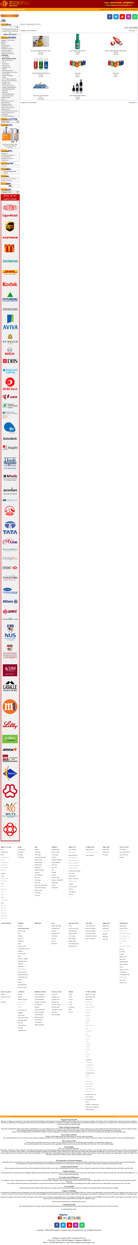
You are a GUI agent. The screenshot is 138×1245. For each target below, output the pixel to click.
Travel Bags (54, 1012)
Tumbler (53, 885)
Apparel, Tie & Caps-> (8, 40)
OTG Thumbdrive (38, 1020)
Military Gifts (5, 97)
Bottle (70, 1009)
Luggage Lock (55, 997)
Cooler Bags (38, 855)
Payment (4, 153)
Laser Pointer (122, 849)
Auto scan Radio (72, 849)
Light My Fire (89, 1031)
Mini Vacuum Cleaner (22, 1020)
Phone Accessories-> (8, 101)
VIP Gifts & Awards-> (8, 116)
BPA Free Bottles (56, 852)
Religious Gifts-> (6, 104)
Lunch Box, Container (9, 79)
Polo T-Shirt (3, 881)
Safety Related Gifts (8, 89)
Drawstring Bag (38, 862)
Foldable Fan (6, 67)
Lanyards (3, 873)
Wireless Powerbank (91, 938)
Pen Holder (20, 1028)
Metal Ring (20, 855)
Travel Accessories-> (8, 112)
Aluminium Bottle (55, 849)
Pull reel (121, 967)
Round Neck (3, 889)
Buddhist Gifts (105, 926)
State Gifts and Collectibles (92, 1107)
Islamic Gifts (105, 936)
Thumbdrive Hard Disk (40, 992)
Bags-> (3, 43)
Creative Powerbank (90, 928)
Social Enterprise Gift (124, 974)
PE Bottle (54, 875)
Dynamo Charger (73, 933)
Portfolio (20, 1007)
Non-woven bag (38, 875)
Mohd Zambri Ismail (90, 1089)
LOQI (87, 1033)
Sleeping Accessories (57, 1009)
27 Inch (70, 1002)
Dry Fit (2, 886)
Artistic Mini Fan (123, 926)
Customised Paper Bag (40, 857)
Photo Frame (21, 966)
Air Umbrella (71, 1007)
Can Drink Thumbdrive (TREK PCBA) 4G (41, 73)
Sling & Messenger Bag (41, 885)
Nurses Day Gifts (90, 855)
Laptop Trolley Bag (39, 870)
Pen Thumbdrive (38, 1022)
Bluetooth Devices (73, 855)
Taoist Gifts (105, 939)
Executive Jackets (5, 857)
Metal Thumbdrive (39, 1014)
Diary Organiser (21, 1002)
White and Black (123, 977)
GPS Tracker (71, 873)
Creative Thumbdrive (39, 997)
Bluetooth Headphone (74, 865)
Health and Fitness (90, 849)
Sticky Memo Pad (22, 1030)
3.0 (69, 897)
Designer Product (90, 1073)
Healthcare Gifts (90, 847)
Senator (88, 1046)
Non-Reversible (4, 867)
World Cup (3, 1002)
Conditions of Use (7, 158)
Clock (4, 62)
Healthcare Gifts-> (7, 48)
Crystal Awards (21, 849)
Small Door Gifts (123, 923)
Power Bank (89, 923)
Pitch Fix (87, 1039)
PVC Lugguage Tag (124, 936)
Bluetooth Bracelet (73, 858)
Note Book (20, 1004)
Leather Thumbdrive (39, 1012)
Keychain (121, 954)
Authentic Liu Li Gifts (90, 994)
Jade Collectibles (90, 1097)
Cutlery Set (5, 65)
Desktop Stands (73, 931)
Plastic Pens (54, 943)
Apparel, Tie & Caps (6, 847)
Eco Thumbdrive (38, 1004)
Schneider (88, 1044)
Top (1, 9)
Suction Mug (55, 882)
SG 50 (87, 1078)
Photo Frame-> (7, 84)
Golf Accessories (7, 70)
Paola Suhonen (89, 1091)
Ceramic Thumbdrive (39, 994)
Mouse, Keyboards (73, 878)
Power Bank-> (5, 102)
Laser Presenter (124, 847)
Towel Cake (3, 918)
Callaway (88, 1018)
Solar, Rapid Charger (74, 943)
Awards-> (4, 42)
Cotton (2, 883)
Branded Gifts (89, 999)
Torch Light (105, 855)
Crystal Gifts (88, 1060)
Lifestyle (11, 9)
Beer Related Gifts (20, 9)
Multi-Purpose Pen (56, 933)
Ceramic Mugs (55, 855)
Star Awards (21, 857)
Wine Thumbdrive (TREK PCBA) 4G (78, 95)
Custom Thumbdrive (39, 999)
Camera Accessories (74, 928)
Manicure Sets (122, 957)
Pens (53, 923)
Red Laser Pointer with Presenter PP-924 (10, 145)
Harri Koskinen (89, 1081)
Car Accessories (7, 60)
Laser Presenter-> (7, 52)
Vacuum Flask (55, 887)
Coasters (54, 857)
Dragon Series (89, 1025)
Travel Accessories (57, 992)
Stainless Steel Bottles (57, 880)
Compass (3, 994)
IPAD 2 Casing (89, 1004)
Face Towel (3, 908)
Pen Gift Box (55, 936)
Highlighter (20, 1012)
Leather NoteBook (90, 1007)
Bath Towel (3, 905)
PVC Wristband (123, 941)
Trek (87, 1052)
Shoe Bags (37, 882)
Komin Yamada (89, 1086)
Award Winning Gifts (90, 997)
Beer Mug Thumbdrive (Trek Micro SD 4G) (41, 51)
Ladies (4, 77)
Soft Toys (5, 91)
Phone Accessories (74, 923)
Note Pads (20, 1023)
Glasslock (88, 1020)
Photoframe (88, 1012)
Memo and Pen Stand (23, 1018)
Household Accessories (10, 72)
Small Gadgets (123, 972)
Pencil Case (37, 877)
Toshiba (87, 1049)
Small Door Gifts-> (7, 106)
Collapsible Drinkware (57, 860)
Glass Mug (54, 867)
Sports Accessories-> (8, 107)
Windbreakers (4, 865)
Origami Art (6, 82)
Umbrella (71, 992)
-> (5, 55)
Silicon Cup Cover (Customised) (40, 95)
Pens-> (3, 99)
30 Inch (70, 1004)
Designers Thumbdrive (40, 1002)
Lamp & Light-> (6, 50)
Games (4, 69)
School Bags (38, 880)
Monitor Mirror (72, 876)
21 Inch (70, 997)
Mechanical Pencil (55, 928)
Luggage (37, 872)
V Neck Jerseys (4, 900)
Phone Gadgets (72, 938)
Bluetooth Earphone (73, 860)
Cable (70, 926)
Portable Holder (72, 941)
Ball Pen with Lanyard (56, 926)
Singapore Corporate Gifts (92, 1104)
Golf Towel (3, 910)
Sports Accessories (6, 992)
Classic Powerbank (90, 926)
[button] (104, 9)
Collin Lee (88, 1075)
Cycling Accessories (6, 997)
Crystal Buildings (90, 1065)
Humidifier (6, 74)
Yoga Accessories (7, 96)
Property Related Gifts (9, 87)
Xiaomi (87, 1057)
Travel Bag (37, 895)
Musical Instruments (9, 80)
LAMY (87, 1028)
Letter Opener (21, 1015)
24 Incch (71, 999)
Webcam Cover (123, 982)
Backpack (37, 849)
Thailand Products (90, 1109)
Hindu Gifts (105, 934)
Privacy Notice (6, 157)
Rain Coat (71, 1012)
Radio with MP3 (72, 852)
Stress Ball (122, 980)
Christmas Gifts (106, 931)
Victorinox (88, 1054)
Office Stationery (22, 1025)
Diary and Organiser (22, 999)
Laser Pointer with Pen (124, 852)
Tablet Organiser (39, 890)
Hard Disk (37, 1007)
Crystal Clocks (89, 1067)
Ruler (120, 943)
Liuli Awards (20, 852)
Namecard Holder (123, 964)
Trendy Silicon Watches (125, 946)
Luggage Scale (55, 999)
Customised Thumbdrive (125, 933)
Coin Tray (121, 949)
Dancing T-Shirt (4, 878)
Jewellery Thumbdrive (40, 1009)
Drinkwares (54, 847)
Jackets (2, 855)
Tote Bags (88, 1036)
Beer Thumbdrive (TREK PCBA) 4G (78, 51)
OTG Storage (72, 936)
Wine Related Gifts (8, 94)
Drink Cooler (78, 73)
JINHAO (87, 1023)
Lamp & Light (106, 847)
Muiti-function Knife (123, 962)
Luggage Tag (55, 1002)
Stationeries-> (6, 109)
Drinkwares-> (6, 45)
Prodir (87, 1041)
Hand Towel (3, 913)
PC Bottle (54, 872)
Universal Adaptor (56, 1014)
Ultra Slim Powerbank (91, 933)
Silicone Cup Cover (124, 969)
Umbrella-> (5, 114)
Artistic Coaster (123, 931)
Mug (53, 870)
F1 (1, 999)
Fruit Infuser (54, 865)
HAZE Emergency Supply (92, 852)
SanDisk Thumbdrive (39, 1025)
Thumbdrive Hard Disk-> (10, 111)
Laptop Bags (38, 867)
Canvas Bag (37, 852)
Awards (20, 847)
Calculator (20, 994)
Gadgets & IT (72, 847)
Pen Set (54, 941)
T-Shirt (2, 876)
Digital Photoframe (22, 969)
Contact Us (5, 160)
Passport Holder (56, 1007)
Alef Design (88, 1002)
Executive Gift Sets (22, 1010)
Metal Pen (54, 931)
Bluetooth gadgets (73, 863)
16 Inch (70, 994)
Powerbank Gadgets (91, 931)
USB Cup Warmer (73, 886)
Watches (5, 92)
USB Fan (71, 889)
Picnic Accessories (8, 85)
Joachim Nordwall (89, 1084)
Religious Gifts (106, 923)
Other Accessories (56, 1004)
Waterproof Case (73, 946)
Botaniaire (88, 1015)
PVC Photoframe (123, 938)
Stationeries (21, 992)
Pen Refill (54, 938)
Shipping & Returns (8, 155)
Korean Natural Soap (90, 1099)
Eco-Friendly (122, 951)
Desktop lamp (105, 849)
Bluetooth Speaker (73, 868)
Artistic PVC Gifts (123, 928)
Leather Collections (7, 53)
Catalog (5, 9)
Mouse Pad (88, 1009)
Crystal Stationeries (90, 1070)
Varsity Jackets (4, 862)
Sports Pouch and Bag (40, 887)
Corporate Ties (4, 852)
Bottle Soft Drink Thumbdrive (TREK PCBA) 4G (116, 51)
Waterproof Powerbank (91, 936)
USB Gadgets (72, 892)
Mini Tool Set (122, 959)
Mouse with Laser (123, 855)
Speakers (71, 884)
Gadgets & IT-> (6, 47)
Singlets (3, 897)
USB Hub (71, 894)
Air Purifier (5, 57)
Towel (2, 903)
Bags (36, 847)
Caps (2, 849)
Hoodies (3, 860)
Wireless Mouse (73, 881)
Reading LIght (105, 852)
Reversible (3, 870)
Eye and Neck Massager (74, 871)
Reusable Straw (55, 877)
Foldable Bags (38, 865)
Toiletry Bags (38, 892)
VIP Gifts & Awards (91, 992)
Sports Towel (4, 915)
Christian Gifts (105, 928)
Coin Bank (5, 64)
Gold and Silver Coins (91, 1094)
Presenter (121, 857)
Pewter (87, 1102)
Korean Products (7, 75)
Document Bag (38, 860)
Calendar (20, 997)
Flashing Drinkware (56, 862)
